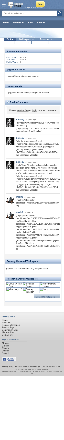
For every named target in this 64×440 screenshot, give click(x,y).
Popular (41, 22)
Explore (17, 22)
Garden (5, 346)
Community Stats (10, 330)
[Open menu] (4, 4)
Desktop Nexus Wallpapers (16, 4)
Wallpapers (26, 39)
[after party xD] (14, 289)
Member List (8, 332)
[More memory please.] (50, 286)
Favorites (47, 39)
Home (6, 22)
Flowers (5, 343)
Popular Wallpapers (11, 325)
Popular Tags (8, 327)
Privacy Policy (7, 366)
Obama (5, 350)
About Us (6, 322)
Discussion (40, 42)
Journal (23, 42)
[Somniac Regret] (31, 286)
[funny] (44, 289)
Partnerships (35, 366)
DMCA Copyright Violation (52, 366)
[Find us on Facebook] (9, 360)
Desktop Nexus (27, 369)
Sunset (5, 353)
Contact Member (15, 46)
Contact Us (7, 335)
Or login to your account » (34, 8)
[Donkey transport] (31, 292)
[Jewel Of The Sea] (14, 286)
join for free (23, 110)
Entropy (20, 119)
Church (5, 348)
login (34, 110)
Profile (10, 39)
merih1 (19, 197)
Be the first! (44, 93)
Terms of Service (22, 366)
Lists (30, 22)
